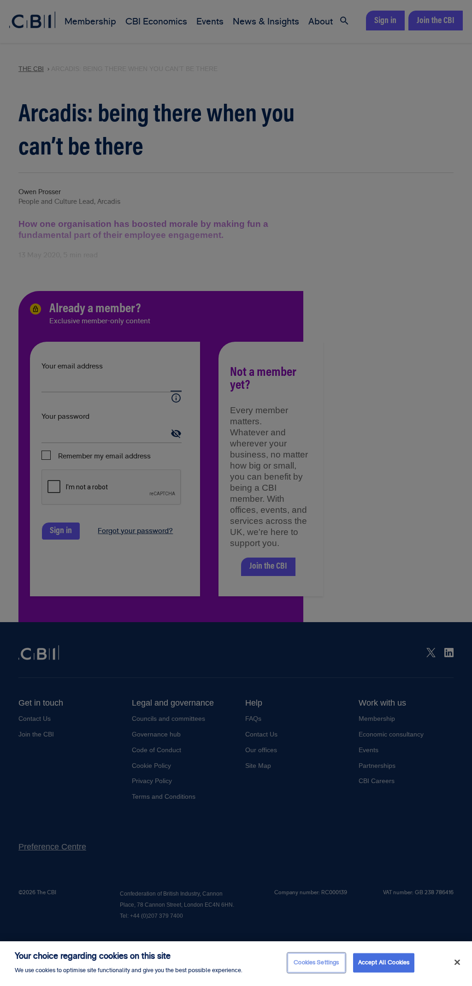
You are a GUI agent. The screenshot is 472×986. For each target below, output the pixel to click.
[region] (236, 963)
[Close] (457, 962)
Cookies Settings (316, 962)
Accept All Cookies (383, 962)
